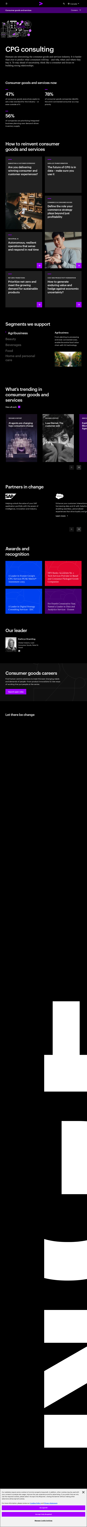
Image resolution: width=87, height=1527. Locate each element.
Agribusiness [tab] (18, 333)
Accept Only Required (43, 1514)
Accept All (43, 1507)
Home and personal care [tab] (20, 358)
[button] (15, 691)
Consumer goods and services (18, 10)
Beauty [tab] (10, 339)
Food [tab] (9, 350)
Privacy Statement (50, 1503)
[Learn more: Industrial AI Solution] (23, 250)
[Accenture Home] (41, 3)
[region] (43, 1508)
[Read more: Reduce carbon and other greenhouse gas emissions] (23, 289)
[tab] (68, 352)
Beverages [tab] (13, 345)
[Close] (83, 1492)
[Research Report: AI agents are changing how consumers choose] (21, 438)
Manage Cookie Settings (43, 1520)
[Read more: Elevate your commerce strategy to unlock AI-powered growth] (63, 232)
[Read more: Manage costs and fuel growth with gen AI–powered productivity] (63, 289)
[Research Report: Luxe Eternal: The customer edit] (58, 438)
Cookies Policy (35, 1503)
